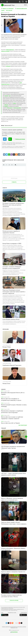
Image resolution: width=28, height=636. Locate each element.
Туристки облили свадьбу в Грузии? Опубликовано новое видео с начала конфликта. (14, 523)
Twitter (14, 103)
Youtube (6, 106)
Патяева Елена (6, 383)
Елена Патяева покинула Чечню (11, 319)
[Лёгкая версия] (7, 1)
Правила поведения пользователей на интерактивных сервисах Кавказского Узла (14, 627)
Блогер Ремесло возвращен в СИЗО (12, 243)
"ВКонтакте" (9, 107)
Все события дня (23, 425)
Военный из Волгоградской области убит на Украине (12, 393)
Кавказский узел (10, 49)
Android (6, 95)
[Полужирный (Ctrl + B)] (3, 165)
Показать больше (14, 600)
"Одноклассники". (17, 107)
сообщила (8, 66)
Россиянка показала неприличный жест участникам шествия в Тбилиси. (11, 595)
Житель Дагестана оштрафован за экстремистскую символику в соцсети (11, 399)
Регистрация (14, 178)
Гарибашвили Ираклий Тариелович (12, 365)
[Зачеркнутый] (12, 165)
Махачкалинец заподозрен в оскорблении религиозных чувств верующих (12, 411)
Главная (2, 10)
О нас (2, 612)
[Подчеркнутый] (9, 165)
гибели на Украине (5, 51)
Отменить (14, 182)
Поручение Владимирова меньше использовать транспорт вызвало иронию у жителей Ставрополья (14, 291)
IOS (9, 95)
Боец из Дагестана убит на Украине (10, 423)
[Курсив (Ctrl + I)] (6, 165)
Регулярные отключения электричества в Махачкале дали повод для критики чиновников (13, 204)
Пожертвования (24, 612)
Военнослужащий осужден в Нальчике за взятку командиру (14, 405)
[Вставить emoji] (15, 165)
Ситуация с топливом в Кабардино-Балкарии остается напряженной (12, 267)
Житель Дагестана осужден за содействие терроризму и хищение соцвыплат (12, 417)
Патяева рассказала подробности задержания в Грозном (11, 231)
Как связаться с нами (12, 612)
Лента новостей (9, 10)
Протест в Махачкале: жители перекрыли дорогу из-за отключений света (12, 499)
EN (4, 1)
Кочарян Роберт (7, 347)
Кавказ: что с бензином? (8, 8)
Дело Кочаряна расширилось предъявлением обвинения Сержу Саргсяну (13, 447)
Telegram (6, 104)
